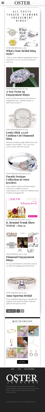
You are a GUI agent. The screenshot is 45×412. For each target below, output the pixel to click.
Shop (19, 369)
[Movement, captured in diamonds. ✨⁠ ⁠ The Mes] (11, 331)
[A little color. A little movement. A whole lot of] (11, 342)
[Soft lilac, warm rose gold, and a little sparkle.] (33, 353)
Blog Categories (29, 369)
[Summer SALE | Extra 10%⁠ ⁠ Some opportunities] (22, 331)
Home (12, 369)
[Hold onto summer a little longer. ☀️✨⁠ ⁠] (22, 342)
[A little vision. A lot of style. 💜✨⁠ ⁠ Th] (33, 342)
